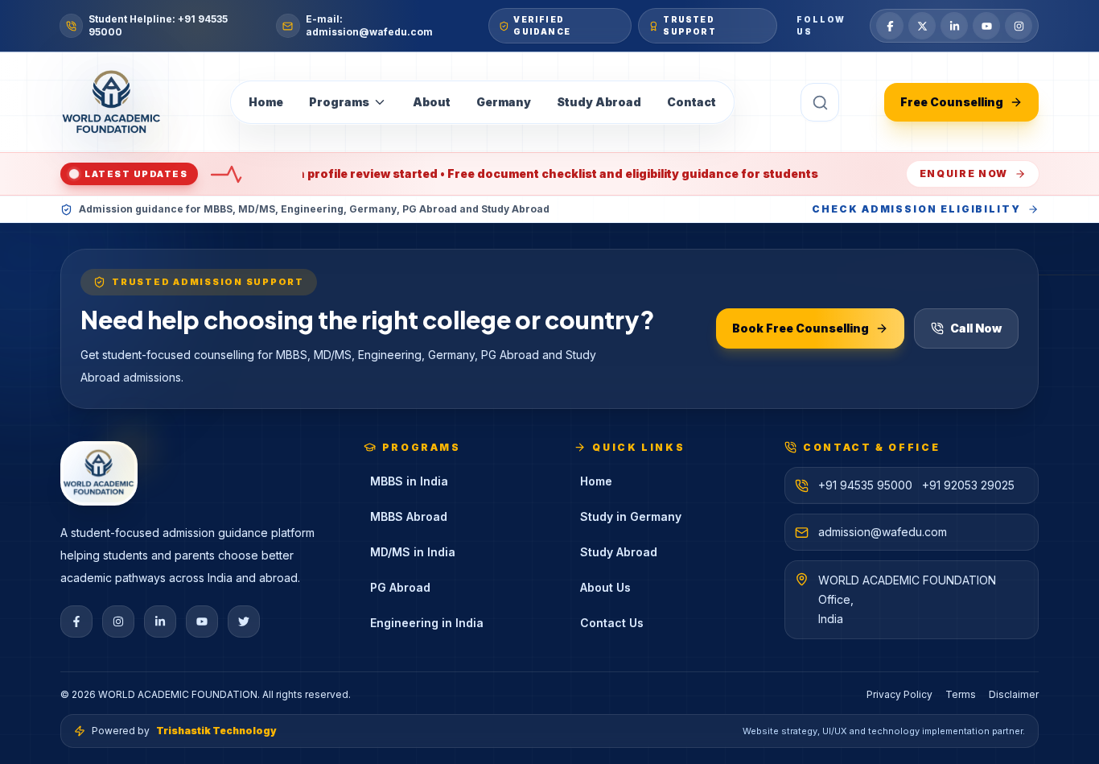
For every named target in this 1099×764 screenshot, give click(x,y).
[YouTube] (986, 26)
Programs (339, 102)
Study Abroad (599, 102)
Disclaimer (1014, 694)
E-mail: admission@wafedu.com (369, 25)
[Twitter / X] (922, 26)
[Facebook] (890, 26)
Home (266, 102)
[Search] (820, 102)
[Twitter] (244, 621)
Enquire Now (964, 173)
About (432, 102)
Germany (503, 102)
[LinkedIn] (954, 26)
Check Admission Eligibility (916, 209)
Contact (691, 102)
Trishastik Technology (216, 731)
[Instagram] (1018, 26)
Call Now (976, 328)
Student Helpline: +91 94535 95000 (158, 25)
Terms (960, 694)
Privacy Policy (899, 694)
